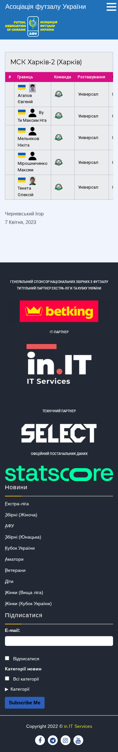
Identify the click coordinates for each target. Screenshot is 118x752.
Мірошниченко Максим (33, 166)
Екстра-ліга (17, 503)
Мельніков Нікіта (28, 141)
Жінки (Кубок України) (28, 603)
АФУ (9, 525)
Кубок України (20, 548)
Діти (9, 581)
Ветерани (15, 570)
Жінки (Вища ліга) (24, 592)
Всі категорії (25, 679)
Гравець (25, 77)
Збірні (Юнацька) (23, 537)
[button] (111, 7)
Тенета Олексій (25, 191)
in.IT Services (78, 726)
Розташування (91, 77)
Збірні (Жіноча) (21, 514)
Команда (62, 77)
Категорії (20, 689)
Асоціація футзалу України (45, 6)
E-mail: (12, 630)
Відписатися (25, 658)
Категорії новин (23, 668)
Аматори (14, 559)
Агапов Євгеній (25, 98)
